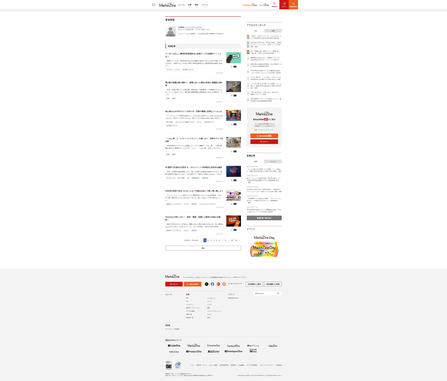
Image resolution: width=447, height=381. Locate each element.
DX (187, 298)
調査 (208, 308)
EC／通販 (169, 122)
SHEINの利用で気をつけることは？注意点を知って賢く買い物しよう (194, 190)
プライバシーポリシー (267, 365)
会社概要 (241, 365)
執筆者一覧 (189, 317)
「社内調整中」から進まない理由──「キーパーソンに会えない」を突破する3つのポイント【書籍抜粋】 (264, 199)
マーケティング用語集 (172, 329)
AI (188, 178)
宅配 (167, 98)
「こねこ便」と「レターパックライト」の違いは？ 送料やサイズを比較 (194, 139)
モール (186, 204)
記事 (189, 4)
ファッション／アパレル (207, 204)
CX (187, 301)
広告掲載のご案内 (254, 284)
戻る (203, 248)
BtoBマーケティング (192, 308)
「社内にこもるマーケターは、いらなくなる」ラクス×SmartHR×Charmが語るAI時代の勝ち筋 (266, 37)
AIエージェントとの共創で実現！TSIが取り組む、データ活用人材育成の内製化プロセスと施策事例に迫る (264, 179)
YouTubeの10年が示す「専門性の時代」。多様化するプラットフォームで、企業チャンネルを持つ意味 (266, 44)
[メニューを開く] (153, 4)
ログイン (265, 142)
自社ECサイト (209, 122)
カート (199, 122)
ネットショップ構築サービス (185, 122)
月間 (273, 31)
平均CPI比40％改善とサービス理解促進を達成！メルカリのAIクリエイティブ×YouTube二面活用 (266, 72)
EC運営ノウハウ (188, 69)
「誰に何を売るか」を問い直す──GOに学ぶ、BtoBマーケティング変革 (265, 93)
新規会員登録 (265, 136)
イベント (205, 4)
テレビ (209, 314)
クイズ (209, 304)
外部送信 (279, 365)
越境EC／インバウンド (173, 204)
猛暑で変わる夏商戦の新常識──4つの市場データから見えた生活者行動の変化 (266, 65)
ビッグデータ (170, 178)
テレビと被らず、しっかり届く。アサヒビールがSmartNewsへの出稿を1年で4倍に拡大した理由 (266, 78)
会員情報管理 (224, 365)
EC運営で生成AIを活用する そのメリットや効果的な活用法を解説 (193, 167)
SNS (208, 317)
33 (236, 240)
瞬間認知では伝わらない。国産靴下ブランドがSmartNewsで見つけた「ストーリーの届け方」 (265, 59)
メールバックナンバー (265, 130)
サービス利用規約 (251, 365)
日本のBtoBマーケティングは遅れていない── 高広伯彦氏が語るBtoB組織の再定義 (266, 100)
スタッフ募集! (213, 365)
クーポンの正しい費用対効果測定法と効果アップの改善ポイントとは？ (193, 55)
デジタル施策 (190, 311)
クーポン (169, 69)
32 (232, 240)
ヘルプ (192, 365)
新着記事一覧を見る (264, 218)
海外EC (194, 204)
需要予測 (205, 178)
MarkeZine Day (233, 298)
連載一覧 (189, 314)
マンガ (209, 301)
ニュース (181, 4)
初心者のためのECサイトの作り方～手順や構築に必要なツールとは (193, 111)
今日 (255, 31)
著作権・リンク (201, 365)
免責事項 (233, 365)
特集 (196, 4)
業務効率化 (195, 178)
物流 (174, 98)
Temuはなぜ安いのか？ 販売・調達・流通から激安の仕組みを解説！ (192, 218)
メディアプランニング (214, 311)
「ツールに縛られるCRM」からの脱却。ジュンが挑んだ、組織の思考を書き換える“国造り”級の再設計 (266, 86)
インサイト (189, 304)
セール (177, 69)
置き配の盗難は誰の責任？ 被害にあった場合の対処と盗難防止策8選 (193, 84)
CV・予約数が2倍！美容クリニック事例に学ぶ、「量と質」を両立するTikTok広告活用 (266, 52)
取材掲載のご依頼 (272, 284)
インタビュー (211, 298)
